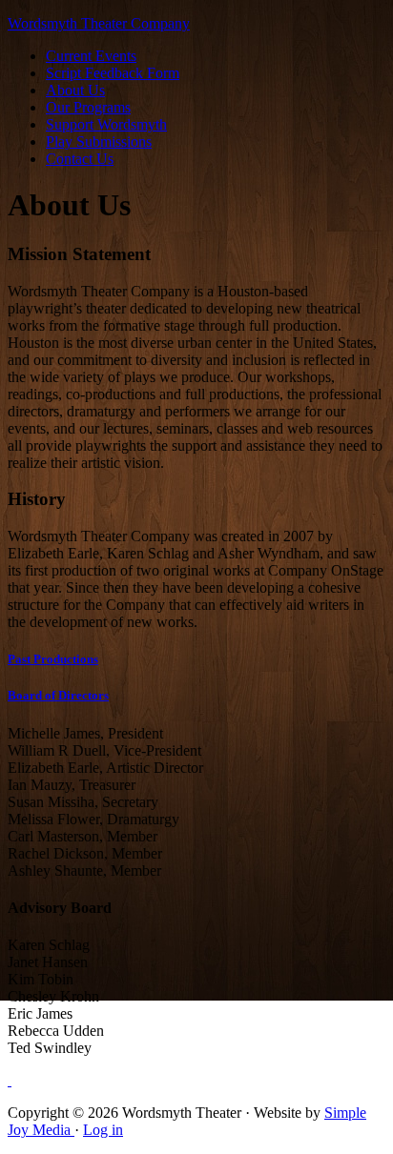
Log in (103, 1130)
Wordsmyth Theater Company (99, 23)
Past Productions (53, 659)
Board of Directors (58, 695)
